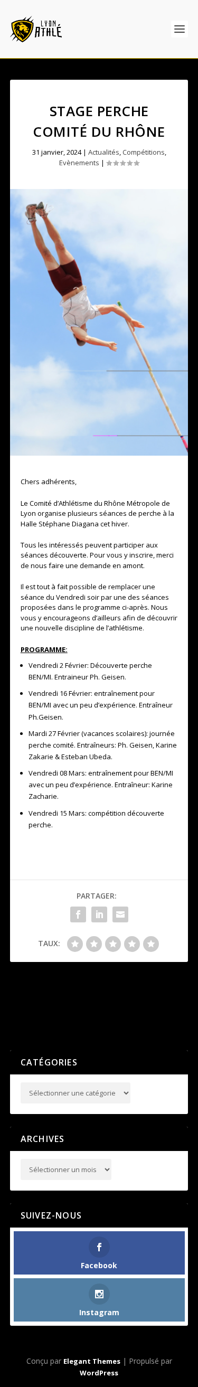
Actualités (103, 152)
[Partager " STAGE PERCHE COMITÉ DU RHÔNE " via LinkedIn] (99, 914)
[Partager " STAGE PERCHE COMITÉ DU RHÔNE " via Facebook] (78, 914)
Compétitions (143, 152)
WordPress (99, 1372)
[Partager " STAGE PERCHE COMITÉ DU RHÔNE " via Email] (120, 914)
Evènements (79, 162)
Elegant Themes (91, 1361)
